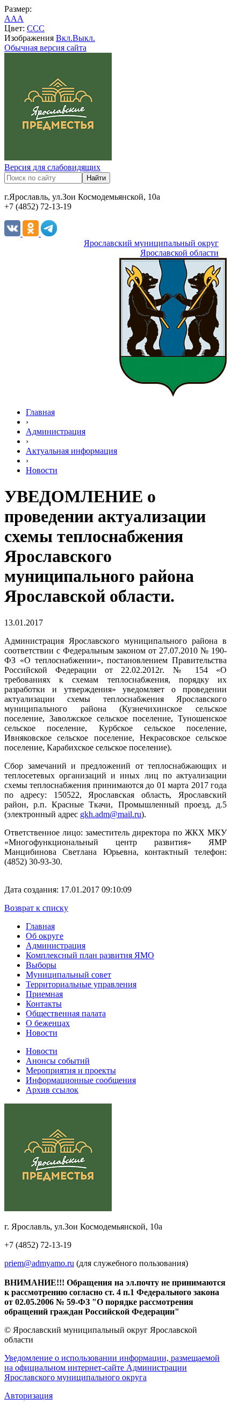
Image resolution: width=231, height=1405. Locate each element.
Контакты (44, 1003)
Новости (41, 470)
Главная (40, 412)
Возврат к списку (36, 907)
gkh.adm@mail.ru (110, 814)
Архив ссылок (52, 1089)
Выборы (41, 965)
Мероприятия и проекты (71, 1070)
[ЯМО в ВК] (13, 233)
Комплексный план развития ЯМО (90, 955)
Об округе (44, 935)
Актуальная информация (71, 450)
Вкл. (64, 38)
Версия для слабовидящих (52, 167)
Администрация (55, 431)
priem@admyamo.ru (39, 1263)
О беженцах (48, 1023)
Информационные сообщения (81, 1080)
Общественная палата (66, 1013)
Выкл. (84, 38)
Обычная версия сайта (45, 47)
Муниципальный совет (68, 974)
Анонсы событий (58, 1060)
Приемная (44, 994)
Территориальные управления (81, 984)
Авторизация (28, 1395)
